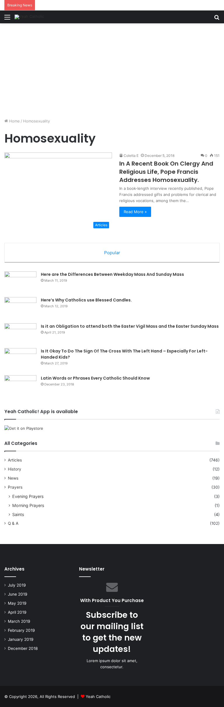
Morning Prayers (28, 505)
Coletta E (131, 155)
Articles (15, 460)
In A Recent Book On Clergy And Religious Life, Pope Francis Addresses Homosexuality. (166, 171)
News (13, 478)
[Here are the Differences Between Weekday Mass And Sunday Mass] (20, 282)
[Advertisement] (112, 73)
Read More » (135, 211)
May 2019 (17, 603)
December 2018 (23, 648)
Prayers (15, 487)
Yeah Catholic (98, 696)
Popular (112, 252)
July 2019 (17, 585)
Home (14, 121)
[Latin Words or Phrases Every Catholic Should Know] (20, 387)
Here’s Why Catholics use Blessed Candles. (86, 300)
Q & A (13, 523)
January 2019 (21, 639)
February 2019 (21, 630)
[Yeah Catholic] (29, 17)
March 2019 (19, 621)
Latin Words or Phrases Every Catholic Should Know (95, 378)
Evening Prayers (27, 496)
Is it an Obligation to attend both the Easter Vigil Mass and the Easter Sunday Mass (130, 326)
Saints (18, 514)
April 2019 (17, 612)
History (14, 469)
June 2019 (17, 594)
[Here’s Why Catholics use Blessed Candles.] (20, 308)
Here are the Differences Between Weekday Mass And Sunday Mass (112, 274)
